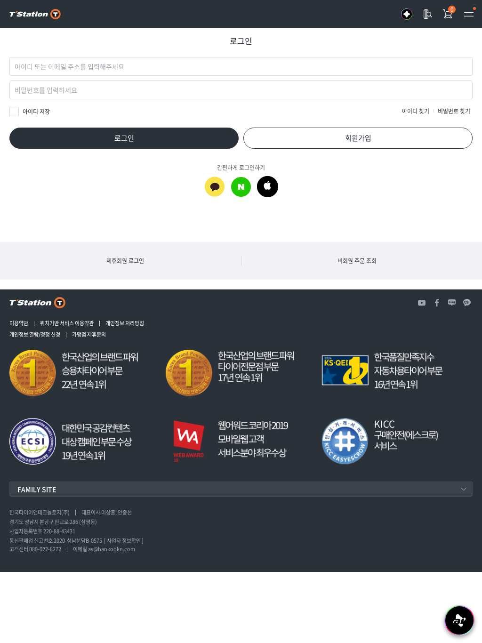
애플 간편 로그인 (267, 186)
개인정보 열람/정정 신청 (34, 334)
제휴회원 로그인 (125, 261)
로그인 (124, 138)
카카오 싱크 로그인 (214, 186)
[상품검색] (427, 14)
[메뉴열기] (468, 14)
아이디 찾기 (415, 111)
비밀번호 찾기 (454, 111)
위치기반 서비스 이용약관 (67, 323)
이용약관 (18, 323)
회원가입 (358, 138)
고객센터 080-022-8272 (35, 549)
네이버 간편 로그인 (241, 186)
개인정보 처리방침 (124, 323)
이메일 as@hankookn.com (104, 549)
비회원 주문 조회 (357, 261)
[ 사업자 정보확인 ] (124, 541)
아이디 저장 (36, 111)
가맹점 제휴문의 (89, 334)
